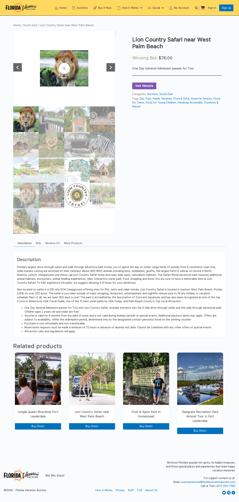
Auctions (82, 7)
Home (62, 7)
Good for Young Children (161, 102)
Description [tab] (25, 243)
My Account (181, 7)
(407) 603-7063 (225, 485)
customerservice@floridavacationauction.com (208, 482)
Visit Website (144, 86)
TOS (139, 490)
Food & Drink (181, 98)
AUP (131, 490)
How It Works (130, 7)
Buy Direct (38, 426)
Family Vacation (162, 98)
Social (156, 7)
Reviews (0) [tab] (52, 243)
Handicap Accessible (190, 102)
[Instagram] (233, 493)
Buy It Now (105, 7)
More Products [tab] (73, 243)
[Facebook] (229, 493)
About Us (151, 490)
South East (30, 25)
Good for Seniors (201, 98)
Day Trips (145, 98)
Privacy (120, 490)
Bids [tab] (38, 243)
